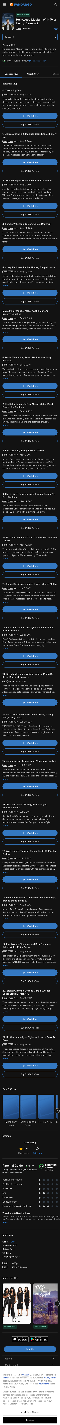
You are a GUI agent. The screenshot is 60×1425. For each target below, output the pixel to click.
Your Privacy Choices (30, 1412)
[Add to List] (56, 28)
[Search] (56, 5)
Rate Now (37, 1153)
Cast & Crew (33, 74)
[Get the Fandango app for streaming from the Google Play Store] (39, 1339)
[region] (30, 1395)
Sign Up (30, 1349)
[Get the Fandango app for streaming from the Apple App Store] (20, 1339)
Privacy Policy (50, 1378)
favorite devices (36, 61)
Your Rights (44, 1384)
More (5, 285)
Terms (6, 1378)
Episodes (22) (11, 74)
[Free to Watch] (16, 1303)
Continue (30, 1420)
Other (13, 1241)
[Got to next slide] (57, 1110)
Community (23, 1153)
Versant (25, 1375)
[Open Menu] (4, 4)
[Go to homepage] (21, 5)
